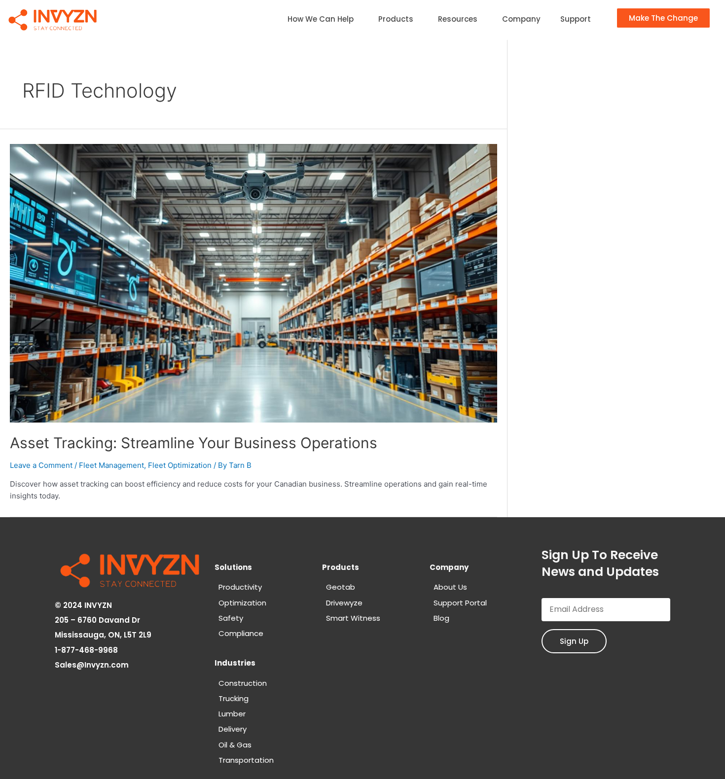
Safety (230, 618)
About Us (450, 587)
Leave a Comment (41, 465)
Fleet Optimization (180, 465)
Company (521, 19)
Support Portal (460, 603)
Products (395, 19)
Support (575, 19)
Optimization (242, 603)
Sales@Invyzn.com (93, 665)
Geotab (340, 587)
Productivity (240, 587)
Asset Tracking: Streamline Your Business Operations (193, 443)
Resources (457, 19)
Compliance (240, 633)
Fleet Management (111, 465)
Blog (441, 618)
